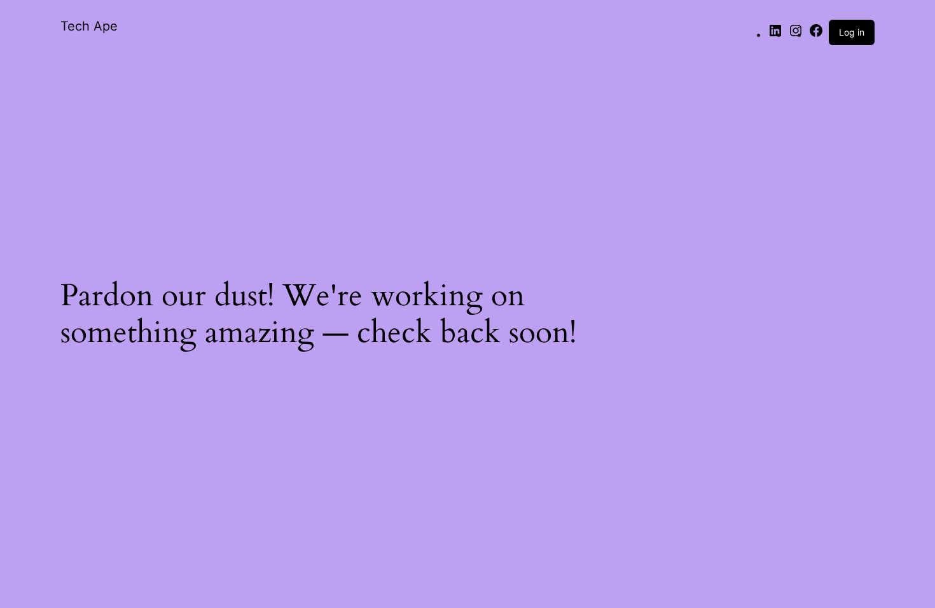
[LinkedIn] (775, 34)
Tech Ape (89, 26)
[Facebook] (816, 34)
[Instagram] (795, 34)
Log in (851, 32)
